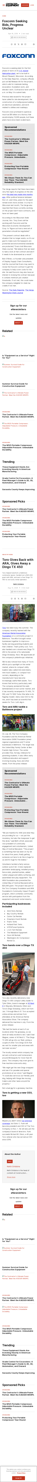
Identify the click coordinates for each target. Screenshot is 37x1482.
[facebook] (12, 44)
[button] (3, 5)
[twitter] (18, 44)
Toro (4, 628)
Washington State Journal (12, 293)
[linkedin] (15, 44)
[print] (34, 44)
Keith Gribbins (18, 584)
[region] (18, 1474)
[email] (25, 44)
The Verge (29, 290)
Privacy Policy (21, 1473)
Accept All (18, 1478)
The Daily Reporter (16, 290)
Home (4, 16)
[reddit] (22, 44)
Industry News (7, 554)
